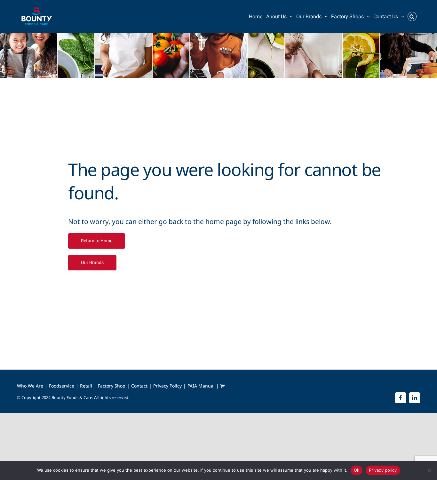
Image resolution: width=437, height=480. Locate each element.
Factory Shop (111, 386)
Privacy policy (383, 470)
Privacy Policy (167, 386)
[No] (429, 470)
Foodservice (61, 386)
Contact (139, 386)
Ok (357, 470)
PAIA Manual (201, 386)
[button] (412, 16)
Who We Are (30, 386)
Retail (86, 386)
